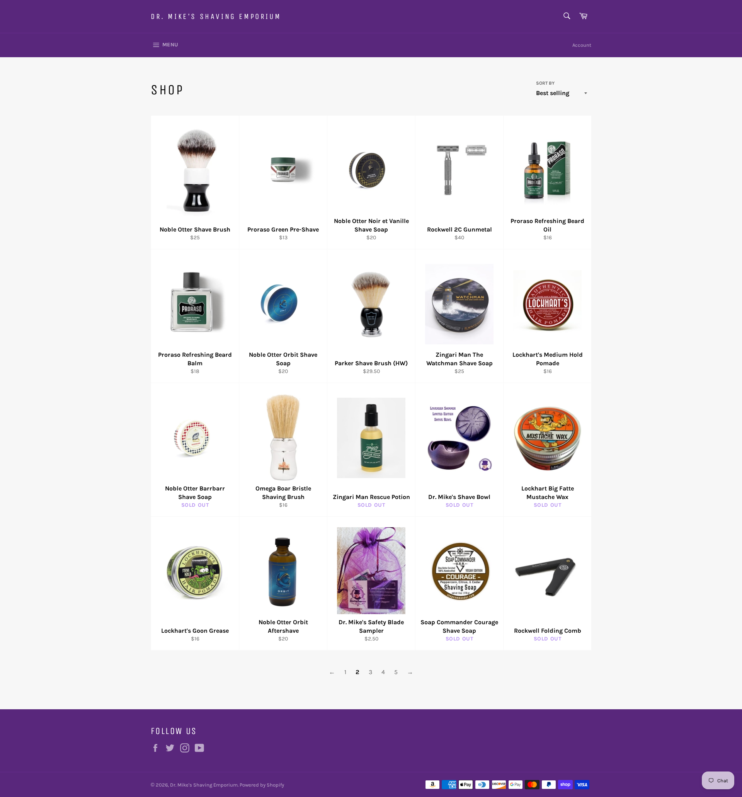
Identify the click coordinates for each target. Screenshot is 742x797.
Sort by (545, 83)
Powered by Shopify (262, 785)
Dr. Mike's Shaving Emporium (216, 16)
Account (581, 45)
